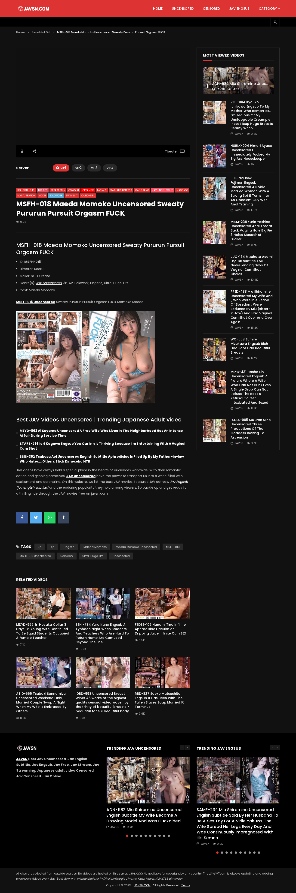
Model (42, 195)
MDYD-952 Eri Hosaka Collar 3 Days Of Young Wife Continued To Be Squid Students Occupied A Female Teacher (42, 631)
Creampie (88, 190)
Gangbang (142, 190)
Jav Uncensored (162, 190)
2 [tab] (132, 836)
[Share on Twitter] (36, 517)
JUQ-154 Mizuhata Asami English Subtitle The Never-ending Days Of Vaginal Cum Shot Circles (251, 265)
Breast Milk (58, 190)
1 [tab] (127, 836)
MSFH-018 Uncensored (35, 556)
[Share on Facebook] (22, 517)
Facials (102, 190)
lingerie (69, 547)
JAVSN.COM (142, 885)
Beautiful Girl (41, 32)
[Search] (275, 22)
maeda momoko (95, 547)
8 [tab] (159, 836)
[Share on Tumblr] (63, 517)
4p (52, 547)
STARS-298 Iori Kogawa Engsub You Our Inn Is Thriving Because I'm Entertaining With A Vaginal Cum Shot (102, 446)
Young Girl (88, 195)
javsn (220, 89)
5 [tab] (146, 836)
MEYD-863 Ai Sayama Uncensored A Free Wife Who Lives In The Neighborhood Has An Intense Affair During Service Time (101, 433)
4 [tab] (141, 836)
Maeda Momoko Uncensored (136, 547)
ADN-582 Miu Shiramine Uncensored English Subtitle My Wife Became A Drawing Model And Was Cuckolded (144, 815)
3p (39, 547)
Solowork (55, 195)
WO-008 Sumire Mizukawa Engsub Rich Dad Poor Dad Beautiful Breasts (250, 346)
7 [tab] (155, 836)
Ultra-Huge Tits (92, 556)
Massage (182, 190)
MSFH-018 (173, 547)
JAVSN (22, 759)
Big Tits (42, 190)
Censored (211, 8)
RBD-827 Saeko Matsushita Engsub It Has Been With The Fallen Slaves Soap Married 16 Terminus (159, 700)
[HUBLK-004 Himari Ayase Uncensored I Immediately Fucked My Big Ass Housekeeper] (214, 156)
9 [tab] (164, 836)
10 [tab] (169, 836)
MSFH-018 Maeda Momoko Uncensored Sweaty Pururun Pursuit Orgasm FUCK (100, 248)
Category (268, 8)
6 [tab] (150, 836)
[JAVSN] (34, 8)
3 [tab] (136, 836)
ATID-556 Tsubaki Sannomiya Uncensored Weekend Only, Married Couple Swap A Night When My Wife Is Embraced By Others (41, 702)
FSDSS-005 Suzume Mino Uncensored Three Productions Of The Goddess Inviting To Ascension (251, 429)
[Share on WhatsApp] (50, 517)
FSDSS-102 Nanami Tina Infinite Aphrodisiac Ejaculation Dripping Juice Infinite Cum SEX (160, 629)
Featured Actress (121, 190)
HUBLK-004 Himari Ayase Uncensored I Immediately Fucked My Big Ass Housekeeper (251, 152)
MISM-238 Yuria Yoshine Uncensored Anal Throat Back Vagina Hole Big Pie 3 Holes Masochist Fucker (251, 230)
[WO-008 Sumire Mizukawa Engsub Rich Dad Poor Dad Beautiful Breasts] (214, 349)
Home (158, 8)
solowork (66, 556)
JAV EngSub (239, 8)
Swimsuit (71, 195)
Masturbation (26, 195)
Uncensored (183, 8)
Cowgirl (73, 190)
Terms (185, 885)
